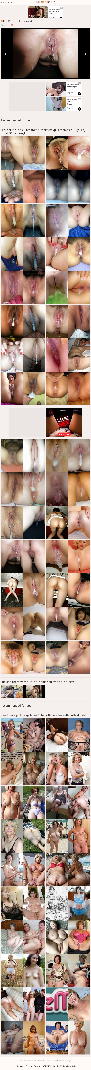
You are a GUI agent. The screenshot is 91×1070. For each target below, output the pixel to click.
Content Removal (33, 1066)
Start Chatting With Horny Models (72, 102)
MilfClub (45, 2)
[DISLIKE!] (12, 25)
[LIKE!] (2, 25)
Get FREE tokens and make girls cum (55, 11)
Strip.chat (52, 17)
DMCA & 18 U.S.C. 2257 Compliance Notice (60, 1066)
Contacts (19, 1066)
